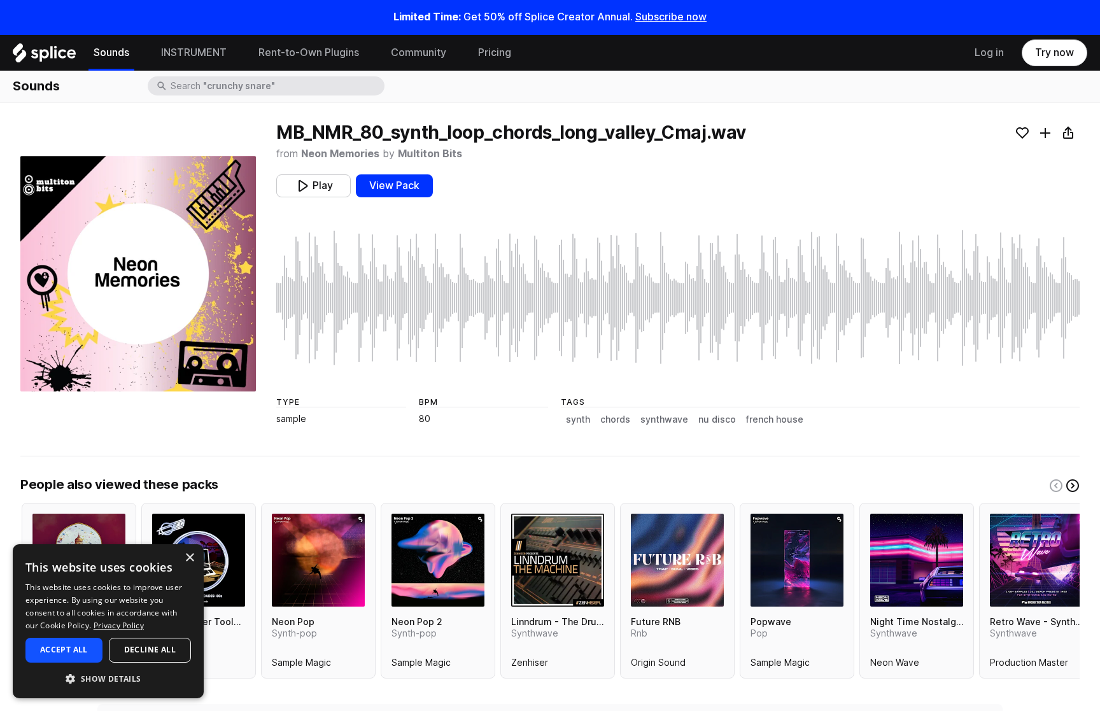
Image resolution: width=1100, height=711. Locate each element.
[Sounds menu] (138, 52)
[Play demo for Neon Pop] (318, 560)
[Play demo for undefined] (138, 273)
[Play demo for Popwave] (797, 560)
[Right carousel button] (1072, 485)
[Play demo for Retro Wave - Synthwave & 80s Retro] (1036, 560)
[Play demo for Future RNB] (677, 560)
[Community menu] (455, 52)
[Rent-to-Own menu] (368, 52)
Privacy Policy (119, 625)
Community (418, 52)
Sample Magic (301, 665)
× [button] (189, 558)
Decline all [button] (150, 649)
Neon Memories (340, 154)
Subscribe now (671, 17)
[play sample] (678, 298)
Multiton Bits (430, 154)
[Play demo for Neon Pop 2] (438, 560)
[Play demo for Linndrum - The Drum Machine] (557, 560)
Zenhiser (529, 665)
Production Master (1029, 665)
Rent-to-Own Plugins (308, 52)
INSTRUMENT (194, 52)
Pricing (494, 52)
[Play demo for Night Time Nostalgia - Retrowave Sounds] (916, 560)
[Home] (44, 56)
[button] (108, 678)
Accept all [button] (64, 649)
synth (578, 419)
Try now (1054, 52)
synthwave (664, 419)
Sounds (111, 52)
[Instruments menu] (236, 52)
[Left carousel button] (1056, 485)
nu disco (717, 419)
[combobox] (276, 86)
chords (615, 419)
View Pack (394, 186)
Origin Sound (658, 665)
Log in (989, 52)
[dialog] (108, 621)
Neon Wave (894, 665)
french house (774, 419)
